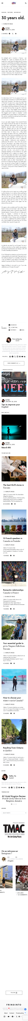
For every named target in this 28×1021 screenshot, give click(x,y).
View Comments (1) (13, 363)
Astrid (7, 28)
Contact (11, 1013)
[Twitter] (16, 1016)
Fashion (4, 12)
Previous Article (8, 369)
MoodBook (17, 12)
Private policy (20, 1013)
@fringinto (10, 861)
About (6, 1013)
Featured (10, 12)
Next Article (5, 412)
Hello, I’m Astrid (12, 777)
